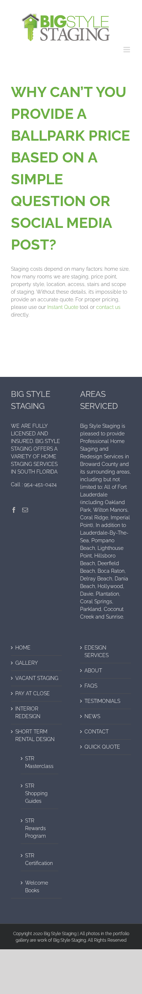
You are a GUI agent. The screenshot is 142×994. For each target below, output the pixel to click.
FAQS (90, 686)
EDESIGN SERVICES (96, 651)
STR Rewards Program (35, 828)
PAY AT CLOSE (32, 693)
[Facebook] (14, 510)
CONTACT (96, 732)
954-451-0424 (40, 484)
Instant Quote (62, 307)
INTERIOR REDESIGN (27, 712)
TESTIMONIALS (102, 701)
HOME (23, 648)
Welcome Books (36, 886)
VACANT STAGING (36, 678)
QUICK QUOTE (102, 747)
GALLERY (26, 663)
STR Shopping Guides (36, 793)
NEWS (92, 716)
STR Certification (39, 859)
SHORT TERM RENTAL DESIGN (35, 735)
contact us (108, 307)
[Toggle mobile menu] (127, 49)
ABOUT (93, 670)
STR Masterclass (39, 762)
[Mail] (25, 510)
